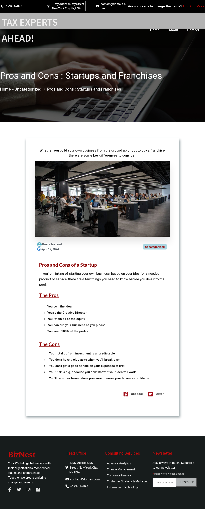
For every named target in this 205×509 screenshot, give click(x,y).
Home (5, 89)
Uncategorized (28, 89)
